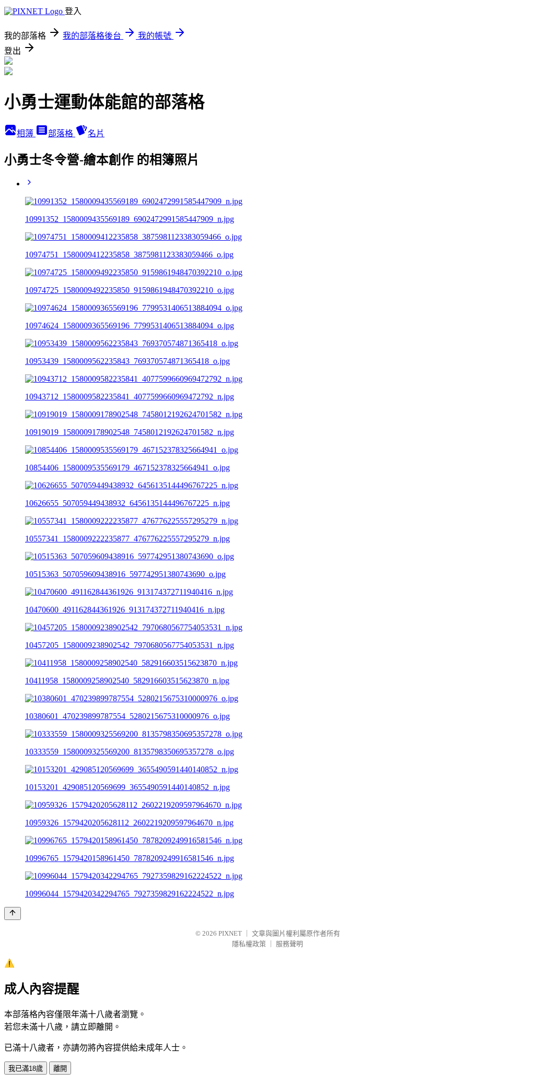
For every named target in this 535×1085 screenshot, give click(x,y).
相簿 (26, 133)
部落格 (61, 133)
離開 (60, 1068)
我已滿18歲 (25, 1068)
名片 (96, 133)
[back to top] (12, 913)
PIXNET (230, 933)
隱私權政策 (249, 944)
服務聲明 (289, 944)
